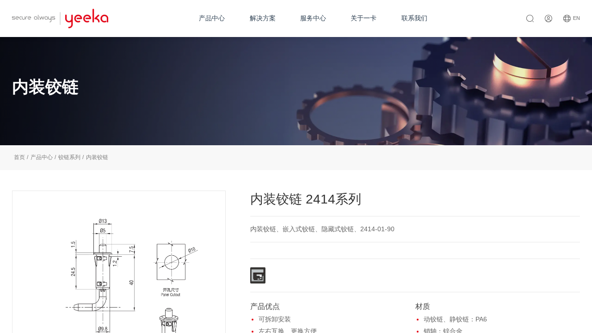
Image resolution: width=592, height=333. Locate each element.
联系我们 (414, 18)
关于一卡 (363, 18)
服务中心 (313, 18)
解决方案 (263, 18)
